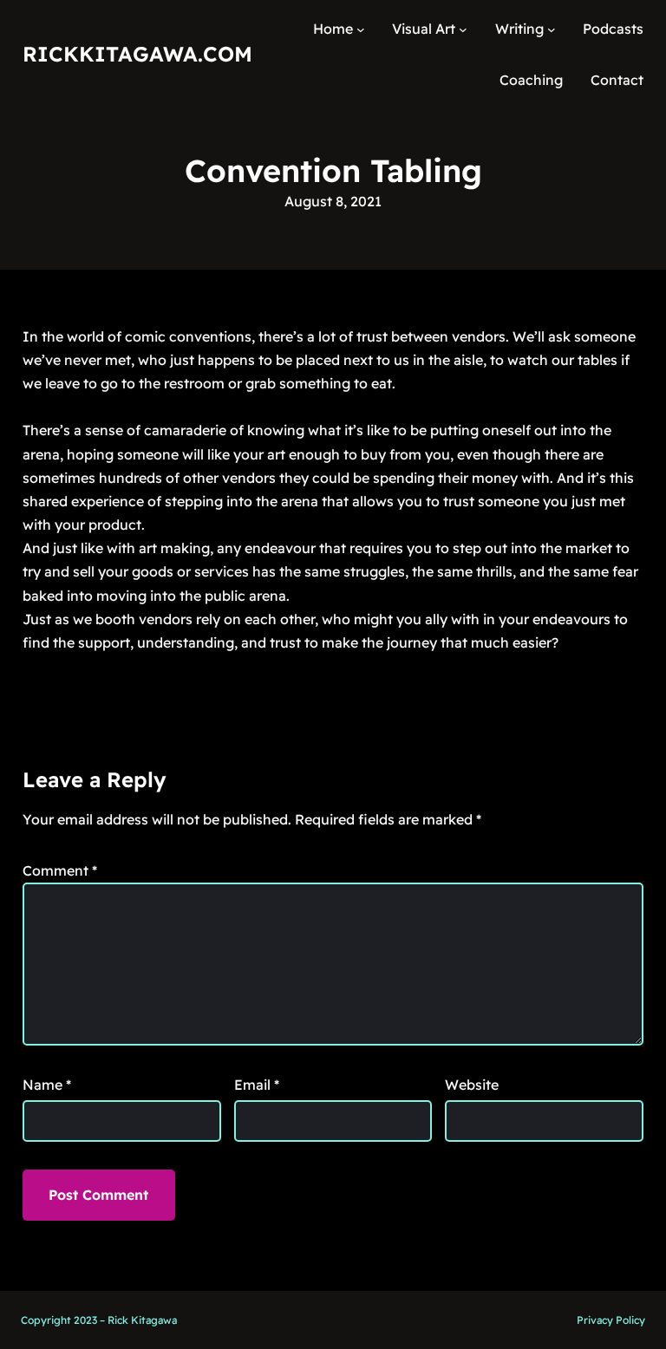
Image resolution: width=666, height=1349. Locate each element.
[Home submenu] (360, 29)
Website (472, 1084)
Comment (60, 870)
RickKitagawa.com (137, 54)
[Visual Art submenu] (463, 29)
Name (47, 1084)
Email (256, 1084)
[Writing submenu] (551, 29)
